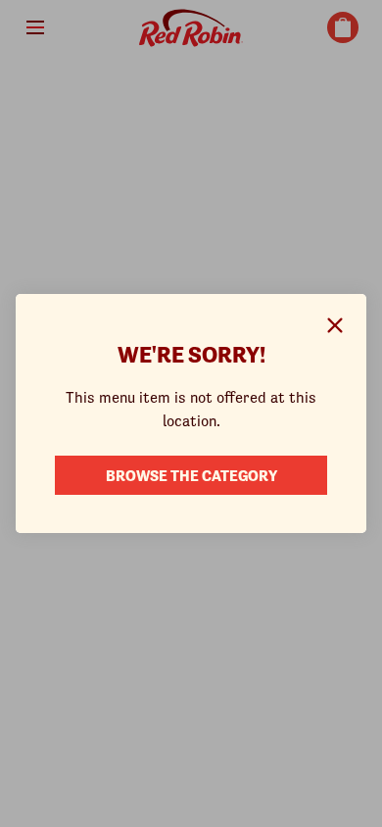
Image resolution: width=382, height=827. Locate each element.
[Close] (335, 325)
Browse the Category (191, 474)
